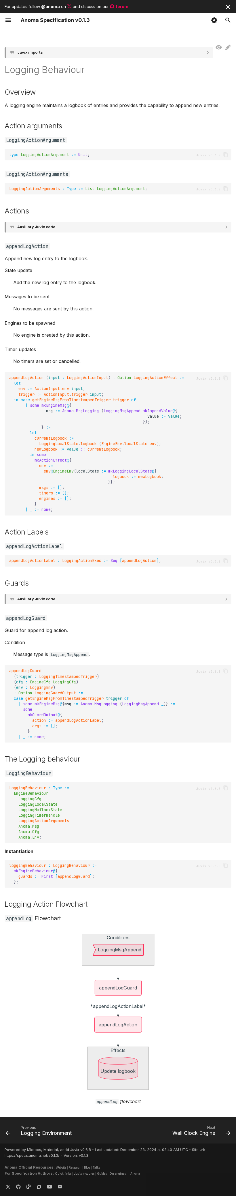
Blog (87, 1167)
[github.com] (18, 1186)
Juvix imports (30, 52)
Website (61, 1167)
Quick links (63, 1173)
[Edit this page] (227, 47)
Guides (102, 1173)
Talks (96, 1167)
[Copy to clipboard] (225, 154)
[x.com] (8, 1186)
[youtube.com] (49, 1186)
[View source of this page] (218, 47)
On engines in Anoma (124, 1173)
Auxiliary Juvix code (36, 227)
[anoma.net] (28, 1186)
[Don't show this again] (227, 6)
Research (75, 1167)
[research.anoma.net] (39, 1186)
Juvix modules (84, 1173)
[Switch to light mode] (214, 20)
